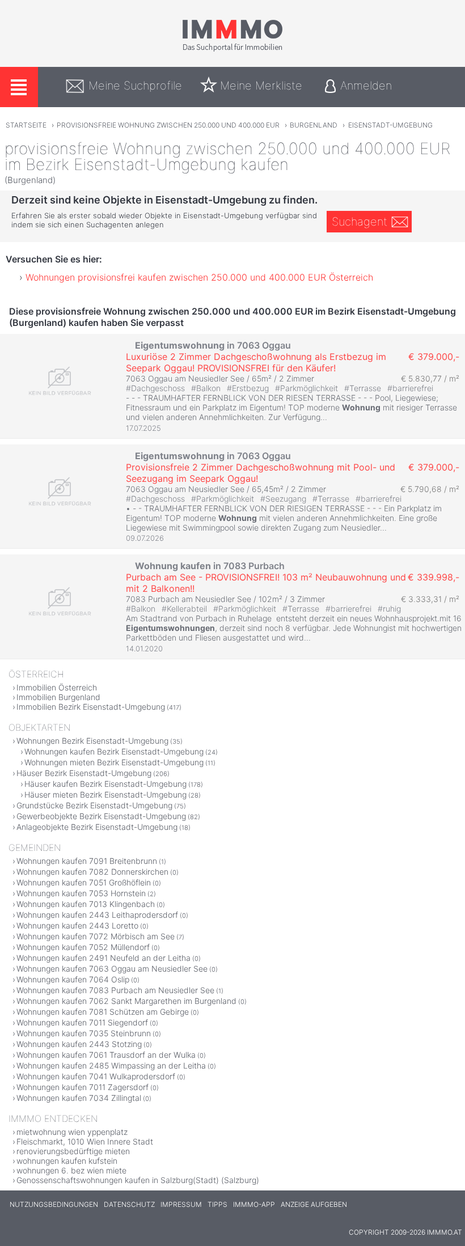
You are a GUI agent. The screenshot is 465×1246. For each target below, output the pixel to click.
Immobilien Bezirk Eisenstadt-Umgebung (90, 706)
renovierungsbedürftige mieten (73, 1151)
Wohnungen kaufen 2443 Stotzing (79, 1044)
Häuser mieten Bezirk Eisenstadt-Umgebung (105, 794)
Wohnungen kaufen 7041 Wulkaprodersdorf (95, 1076)
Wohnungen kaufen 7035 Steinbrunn (83, 1033)
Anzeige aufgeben (314, 1204)
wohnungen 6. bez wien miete (71, 1170)
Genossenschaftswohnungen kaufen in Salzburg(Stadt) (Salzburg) (137, 1180)
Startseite (26, 125)
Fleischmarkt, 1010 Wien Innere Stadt (84, 1141)
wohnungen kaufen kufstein (66, 1161)
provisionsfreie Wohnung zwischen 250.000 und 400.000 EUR (168, 125)
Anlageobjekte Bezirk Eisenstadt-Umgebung (96, 827)
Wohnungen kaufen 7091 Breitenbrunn (86, 861)
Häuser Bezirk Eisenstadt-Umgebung (83, 773)
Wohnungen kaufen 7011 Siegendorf (82, 1022)
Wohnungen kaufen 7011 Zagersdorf (82, 1087)
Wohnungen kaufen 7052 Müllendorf (83, 947)
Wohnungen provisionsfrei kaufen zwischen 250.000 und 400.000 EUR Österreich (199, 277)
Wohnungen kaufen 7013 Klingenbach (85, 904)
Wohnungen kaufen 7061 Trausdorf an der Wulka (106, 1054)
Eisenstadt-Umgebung (390, 125)
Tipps (217, 1204)
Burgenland (313, 125)
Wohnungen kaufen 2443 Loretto (77, 925)
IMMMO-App (254, 1204)
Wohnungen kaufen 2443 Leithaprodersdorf (97, 914)
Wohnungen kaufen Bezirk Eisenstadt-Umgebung (114, 751)
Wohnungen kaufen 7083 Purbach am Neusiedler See (115, 990)
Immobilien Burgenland (58, 697)
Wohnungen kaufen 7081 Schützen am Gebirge (102, 1011)
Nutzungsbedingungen (54, 1204)
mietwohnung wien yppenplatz (72, 1132)
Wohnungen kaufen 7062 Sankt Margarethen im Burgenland (126, 1001)
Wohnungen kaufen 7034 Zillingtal (78, 1098)
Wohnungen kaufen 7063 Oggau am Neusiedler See (112, 968)
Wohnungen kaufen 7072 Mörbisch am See (95, 936)
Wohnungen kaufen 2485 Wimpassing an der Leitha (111, 1065)
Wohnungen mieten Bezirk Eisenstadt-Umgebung (114, 762)
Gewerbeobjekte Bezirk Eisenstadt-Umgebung (101, 816)
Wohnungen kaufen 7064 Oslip (72, 979)
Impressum (181, 1204)
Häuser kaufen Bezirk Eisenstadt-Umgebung (105, 784)
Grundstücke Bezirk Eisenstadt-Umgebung (94, 805)
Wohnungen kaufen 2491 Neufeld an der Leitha (103, 958)
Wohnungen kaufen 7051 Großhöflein (83, 882)
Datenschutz (129, 1204)
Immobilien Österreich (56, 687)
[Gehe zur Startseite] (232, 49)
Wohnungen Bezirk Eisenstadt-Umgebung (92, 740)
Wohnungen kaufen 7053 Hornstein (81, 893)
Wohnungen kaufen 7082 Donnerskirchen (92, 871)
